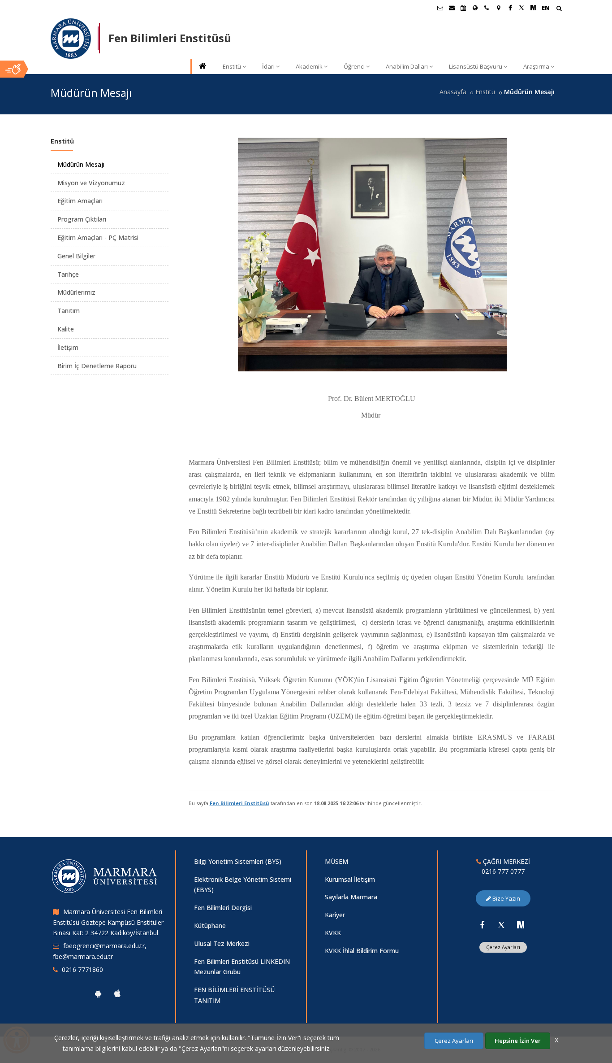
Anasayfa (453, 91)
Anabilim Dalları (407, 66)
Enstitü (232, 66)
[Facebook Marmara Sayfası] (509, 7)
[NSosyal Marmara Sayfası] (533, 7)
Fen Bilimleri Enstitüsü (239, 803)
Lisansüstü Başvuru (475, 66)
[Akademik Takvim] (463, 7)
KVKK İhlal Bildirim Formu (362, 950)
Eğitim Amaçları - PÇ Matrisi (97, 237)
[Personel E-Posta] (451, 7)
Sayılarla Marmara (351, 897)
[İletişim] (486, 7)
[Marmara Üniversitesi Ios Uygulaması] (117, 993)
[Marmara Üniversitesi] (71, 38)
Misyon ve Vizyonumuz (91, 183)
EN (546, 8)
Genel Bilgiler (76, 256)
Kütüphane (210, 925)
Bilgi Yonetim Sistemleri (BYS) (237, 861)
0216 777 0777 (503, 871)
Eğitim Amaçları (80, 200)
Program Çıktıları (81, 219)
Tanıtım (68, 310)
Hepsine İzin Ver (518, 1041)
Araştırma (536, 66)
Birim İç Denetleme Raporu (97, 366)
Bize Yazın (505, 898)
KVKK (333, 932)
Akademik (309, 66)
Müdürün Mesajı (80, 164)
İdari (268, 66)
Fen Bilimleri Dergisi (223, 907)
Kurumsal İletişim (350, 879)
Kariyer (335, 915)
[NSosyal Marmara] (520, 925)
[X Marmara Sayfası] (521, 7)
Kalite (65, 329)
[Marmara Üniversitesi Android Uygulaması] (98, 993)
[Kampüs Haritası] (498, 7)
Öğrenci (354, 66)
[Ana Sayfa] (202, 66)
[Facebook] (482, 925)
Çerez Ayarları (503, 947)
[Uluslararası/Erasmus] (474, 7)
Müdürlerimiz (76, 292)
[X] (501, 925)
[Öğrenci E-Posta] (439, 7)
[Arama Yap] (559, 9)
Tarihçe (68, 274)
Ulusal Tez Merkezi (222, 943)
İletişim (67, 347)
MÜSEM (336, 861)
